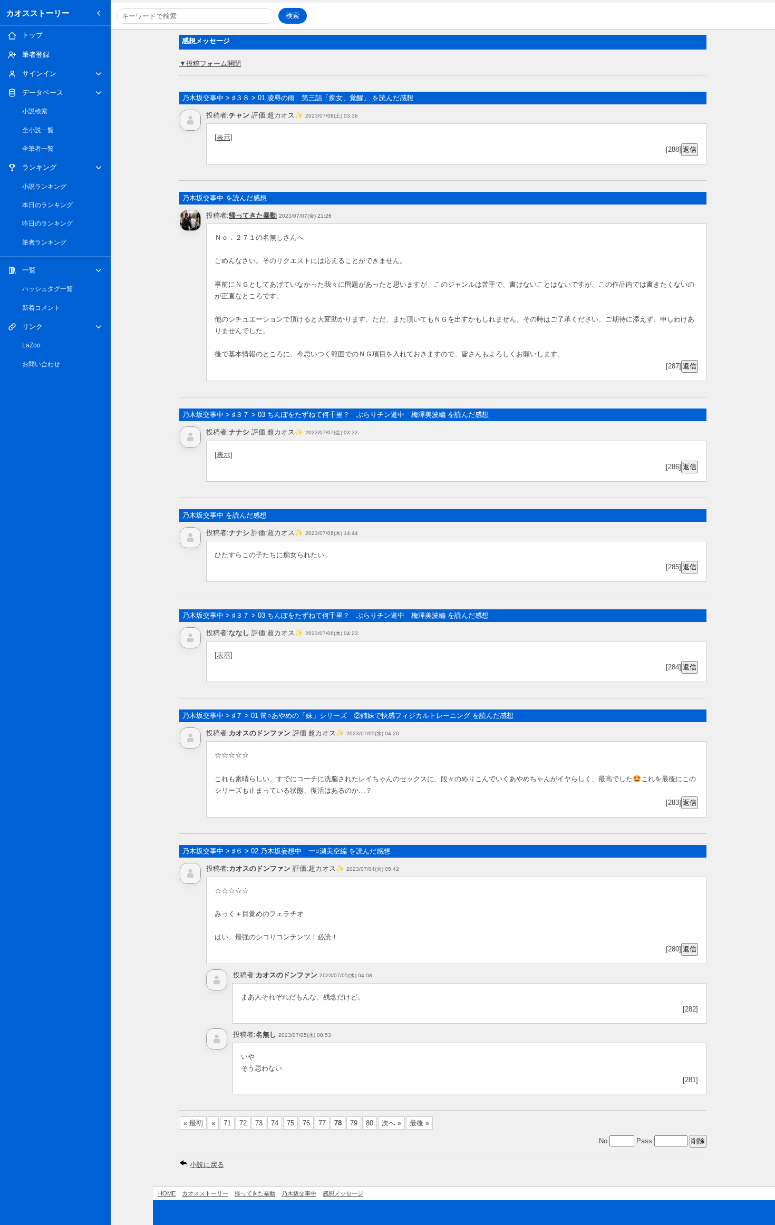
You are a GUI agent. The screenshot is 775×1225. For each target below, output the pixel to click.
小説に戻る (207, 1165)
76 (306, 1123)
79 (353, 1123)
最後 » (419, 1123)
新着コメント (41, 308)
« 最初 (193, 1123)
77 (322, 1123)
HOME (167, 1193)
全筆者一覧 (38, 148)
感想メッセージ (343, 1193)
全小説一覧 (38, 130)
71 (227, 1123)
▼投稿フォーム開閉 (210, 63)
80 (369, 1123)
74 (274, 1123)
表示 (223, 137)
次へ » (391, 1123)
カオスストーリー (38, 12)
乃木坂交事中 (299, 1193)
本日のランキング (47, 205)
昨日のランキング (47, 223)
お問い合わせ (41, 364)
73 (259, 1123)
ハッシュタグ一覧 (47, 289)
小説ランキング (44, 186)
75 (290, 1123)
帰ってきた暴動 (253, 215)
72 (243, 1123)
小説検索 (34, 111)
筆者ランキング (44, 242)
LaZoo (31, 345)
